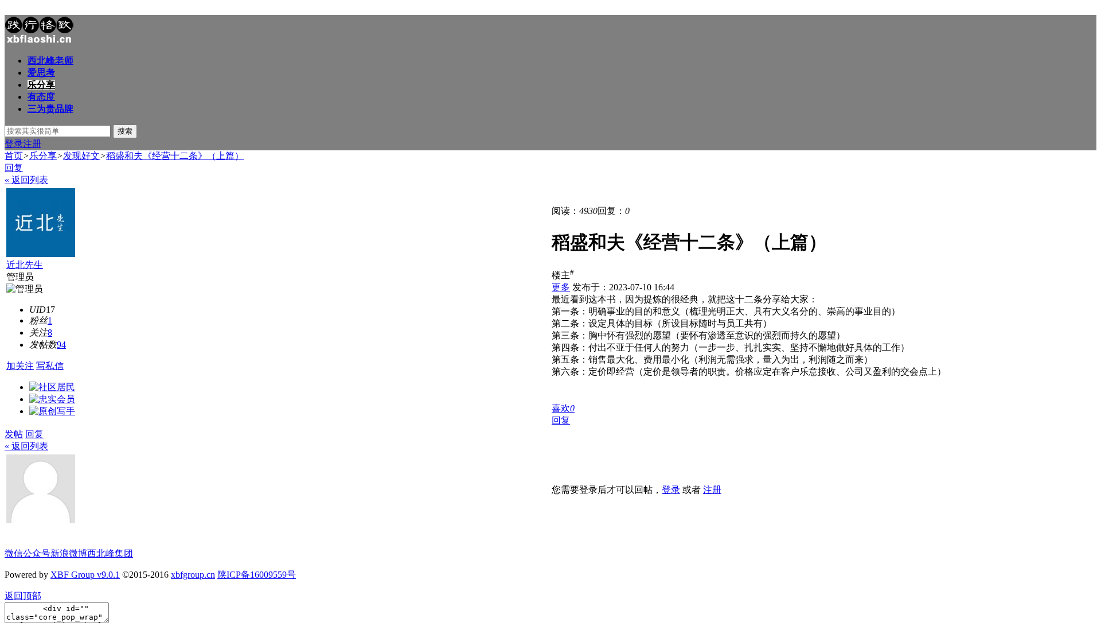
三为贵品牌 (50, 109)
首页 (14, 156)
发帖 (14, 434)
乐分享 (41, 85)
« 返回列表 (26, 180)
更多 (561, 287)
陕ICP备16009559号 (256, 575)
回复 (14, 168)
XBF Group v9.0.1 (85, 575)
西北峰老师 (50, 60)
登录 (14, 144)
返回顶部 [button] (23, 596)
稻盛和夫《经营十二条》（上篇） (175, 156)
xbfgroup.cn (193, 575)
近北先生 (24, 265)
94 (61, 344)
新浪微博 (68, 553)
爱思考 (41, 72)
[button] (563, 408)
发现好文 (81, 156)
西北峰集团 (110, 553)
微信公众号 (27, 553)
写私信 (50, 366)
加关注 (20, 366)
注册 (32, 144)
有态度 (41, 97)
